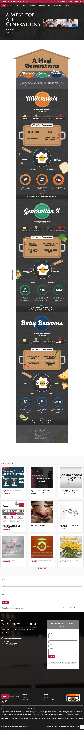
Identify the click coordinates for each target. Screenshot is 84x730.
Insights (66, 5)
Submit (5, 603)
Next (45, 568)
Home (16, 5)
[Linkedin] (82, 2)
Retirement (10, 32)
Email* (3, 585)
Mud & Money (58, 5)
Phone (3, 590)
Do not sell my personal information (21, 720)
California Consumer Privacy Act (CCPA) (50, 718)
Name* (4, 579)
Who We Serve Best (44, 5)
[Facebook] (80, 2)
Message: (4, 594)
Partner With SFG (20, 8)
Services (32, 5)
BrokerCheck (34, 708)
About (24, 5)
